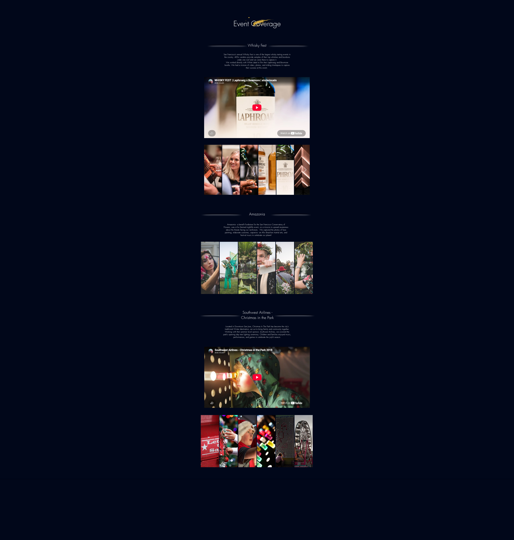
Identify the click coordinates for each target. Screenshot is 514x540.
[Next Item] (305, 169)
